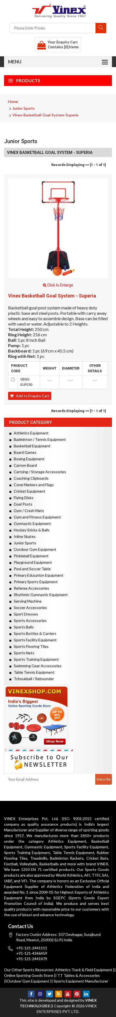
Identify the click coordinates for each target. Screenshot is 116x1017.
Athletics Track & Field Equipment (83, 969)
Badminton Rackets (67, 858)
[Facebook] (31, 994)
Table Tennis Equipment (32, 672)
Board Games (23, 452)
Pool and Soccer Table (31, 568)
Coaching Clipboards (30, 478)
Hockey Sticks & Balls (30, 530)
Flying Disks (22, 497)
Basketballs (49, 864)
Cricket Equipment (28, 491)
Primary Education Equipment (37, 575)
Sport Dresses (24, 614)
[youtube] (67, 994)
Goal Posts (21, 504)
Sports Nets (22, 653)
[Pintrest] (77, 994)
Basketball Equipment (30, 446)
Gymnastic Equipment (31, 523)
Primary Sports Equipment (34, 581)
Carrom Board (24, 465)
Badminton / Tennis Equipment (38, 439)
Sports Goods (97, 869)
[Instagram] (40, 994)
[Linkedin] (86, 994)
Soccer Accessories (29, 607)
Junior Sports (23, 108)
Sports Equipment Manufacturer (81, 981)
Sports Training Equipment (35, 659)
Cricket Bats (97, 858)
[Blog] (58, 994)
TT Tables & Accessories (78, 975)
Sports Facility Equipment (34, 640)
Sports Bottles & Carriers (33, 633)
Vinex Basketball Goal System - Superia (52, 296)
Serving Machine (26, 601)
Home (13, 101)
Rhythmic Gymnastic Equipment (39, 594)
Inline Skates (23, 536)
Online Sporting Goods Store (28, 975)
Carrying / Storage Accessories (38, 471)
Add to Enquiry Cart (31, 395)
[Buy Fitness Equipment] (58, 716)
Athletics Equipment (30, 433)
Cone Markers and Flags (32, 484)
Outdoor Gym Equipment (33, 549)
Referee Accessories (30, 588)
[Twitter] (49, 994)
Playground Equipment (31, 562)
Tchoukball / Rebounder (32, 678)
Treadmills (38, 858)
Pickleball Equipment (30, 556)
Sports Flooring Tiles (30, 646)
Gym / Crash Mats (27, 510)
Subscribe (104, 779)
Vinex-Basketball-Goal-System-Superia (45, 115)
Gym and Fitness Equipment (36, 517)
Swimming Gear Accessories (36, 665)
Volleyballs (28, 864)
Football (11, 864)
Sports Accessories (29, 620)
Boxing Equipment (28, 458)
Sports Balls (22, 627)
